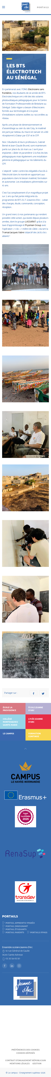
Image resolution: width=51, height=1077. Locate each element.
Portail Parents (15, 932)
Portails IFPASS (38, 932)
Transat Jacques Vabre (13, 232)
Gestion (36, 1063)
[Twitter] (43, 693)
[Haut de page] (25, 748)
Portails (43, 7)
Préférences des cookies (25, 1049)
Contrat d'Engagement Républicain (25, 1060)
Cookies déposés (25, 1052)
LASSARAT (30, 221)
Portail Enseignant (17, 925)
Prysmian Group (33, 225)
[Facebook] (33, 693)
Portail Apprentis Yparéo (20, 922)
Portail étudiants (16, 929)
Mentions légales (20, 1063)
